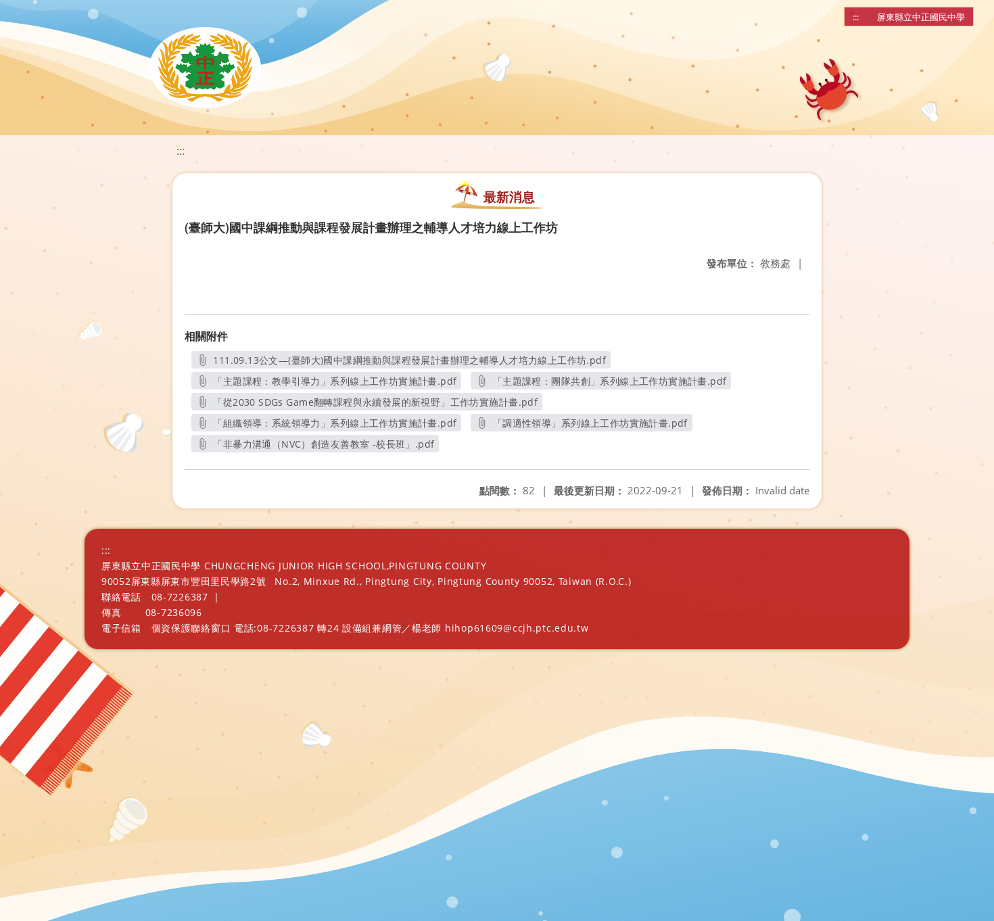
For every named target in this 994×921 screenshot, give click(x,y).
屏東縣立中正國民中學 (921, 17)
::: (856, 17)
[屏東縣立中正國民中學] (205, 68)
